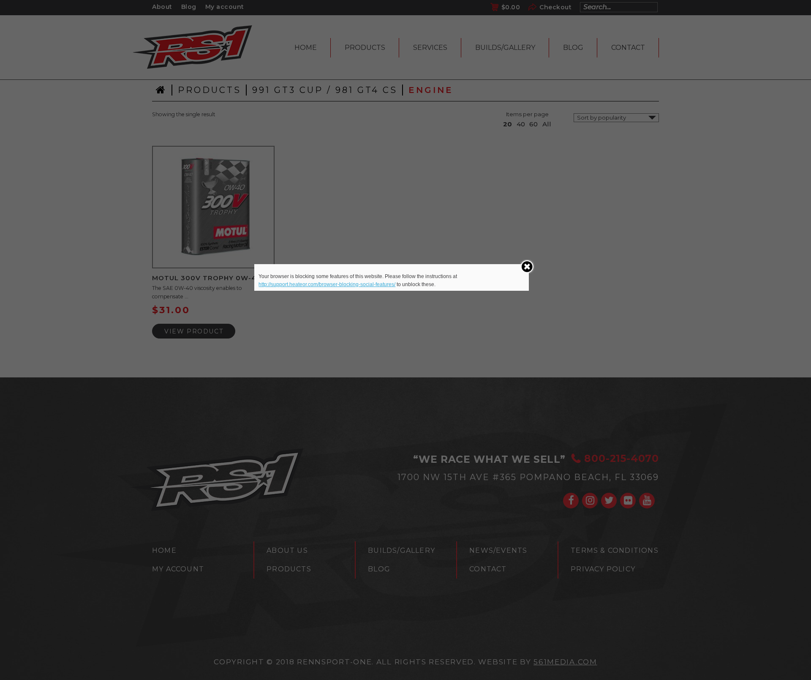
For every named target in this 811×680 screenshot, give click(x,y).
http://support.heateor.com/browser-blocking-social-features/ (327, 284)
